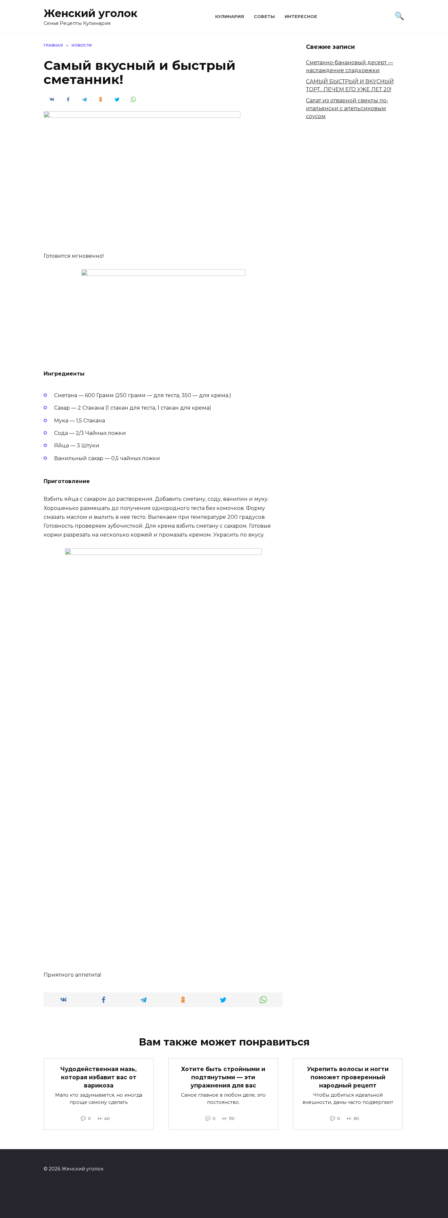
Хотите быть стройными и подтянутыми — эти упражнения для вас (223, 1077)
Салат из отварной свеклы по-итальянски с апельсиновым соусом (347, 108)
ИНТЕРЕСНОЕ (301, 16)
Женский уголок (90, 13)
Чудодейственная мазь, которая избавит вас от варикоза (98, 1077)
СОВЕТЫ (264, 16)
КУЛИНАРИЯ (229, 16)
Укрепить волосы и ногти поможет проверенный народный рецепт (348, 1077)
